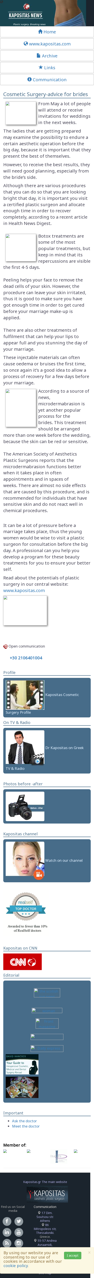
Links (49, 67)
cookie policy (15, 1265)
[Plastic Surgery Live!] (25, 860)
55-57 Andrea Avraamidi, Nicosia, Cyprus (45, 1244)
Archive (49, 56)
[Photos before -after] (25, 805)
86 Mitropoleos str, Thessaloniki (45, 1229)
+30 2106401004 (26, 657)
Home (49, 32)
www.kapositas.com (49, 44)
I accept (72, 1255)
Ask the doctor (24, 1120)
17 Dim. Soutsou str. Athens (45, 1217)
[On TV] (25, 747)
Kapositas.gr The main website (45, 1182)
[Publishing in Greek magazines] (22, 1087)
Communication (49, 79)
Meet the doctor (26, 1126)
